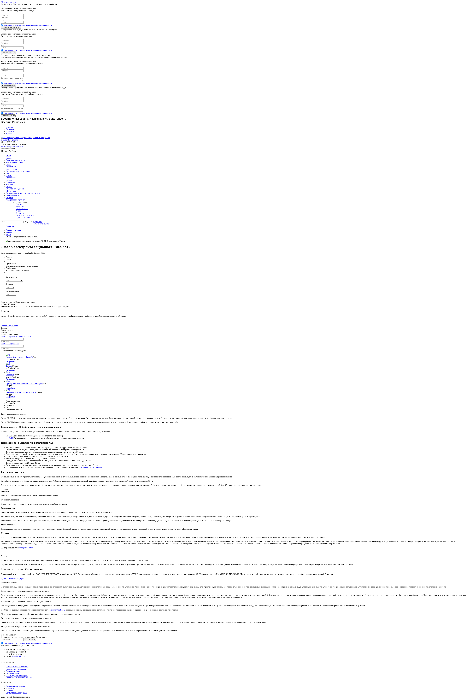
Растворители (11, 169)
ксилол (99, 467)
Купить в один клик (9, 326)
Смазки (9, 187)
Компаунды (11, 182)
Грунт (8, 165)
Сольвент (10, 375)
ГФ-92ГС (10, 438)
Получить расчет (8, 116)
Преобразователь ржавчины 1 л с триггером (24, 383)
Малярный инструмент (15, 200)
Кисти (18, 211)
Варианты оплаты (41, 224)
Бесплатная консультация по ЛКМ (20, 678)
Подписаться (30, 639)
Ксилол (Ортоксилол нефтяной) (19, 357)
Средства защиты (23, 217)
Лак (7, 173)
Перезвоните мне (8, 53)
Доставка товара (13, 671)
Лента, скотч (21, 213)
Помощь (9, 127)
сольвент (85, 467)
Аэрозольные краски (14, 162)
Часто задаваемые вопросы (17, 676)
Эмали (8, 156)
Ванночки (20, 206)
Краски (9, 158)
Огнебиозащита (12, 195)
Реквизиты (10, 690)
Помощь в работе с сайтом (17, 667)
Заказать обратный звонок (12, 146)
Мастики (9, 184)
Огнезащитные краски (15, 160)
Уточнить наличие (8, 85)
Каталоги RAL (22, 209)
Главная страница (13, 230)
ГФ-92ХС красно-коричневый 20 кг (16, 337)
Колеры (9, 180)
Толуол (9, 366)
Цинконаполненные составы (18, 171)
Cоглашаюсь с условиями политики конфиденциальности (28, 25)
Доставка (38, 222)
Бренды (9, 133)
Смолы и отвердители (15, 189)
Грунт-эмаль (11, 167)
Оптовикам (10, 129)
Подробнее (10, 361)
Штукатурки (11, 191)
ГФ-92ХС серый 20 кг (10, 344)
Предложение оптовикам (16, 669)
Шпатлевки (11, 178)
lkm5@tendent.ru (26, 548)
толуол (92, 467)
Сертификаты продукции (16, 693)
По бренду (13, 151)
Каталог (9, 232)
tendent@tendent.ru (57, 610)
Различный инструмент (25, 215)
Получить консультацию (11, 27)
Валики (19, 204)
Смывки (9, 198)
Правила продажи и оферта (12, 578)
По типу (4, 151)
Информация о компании (16, 686)
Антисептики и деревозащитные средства (23, 193)
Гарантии (10, 226)
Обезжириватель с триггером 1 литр (21, 392)
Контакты (10, 131)
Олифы (9, 176)
